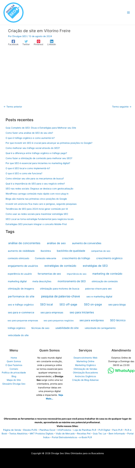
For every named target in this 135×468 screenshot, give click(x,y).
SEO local (46, 304)
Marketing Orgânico (85, 365)
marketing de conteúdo (107, 273)
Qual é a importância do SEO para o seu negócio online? (35, 183)
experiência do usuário (20, 273)
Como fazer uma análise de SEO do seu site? (29, 133)
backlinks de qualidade (71, 250)
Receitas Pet (84, 433)
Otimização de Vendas (85, 369)
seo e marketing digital (99, 296)
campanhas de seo (100, 251)
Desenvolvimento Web (85, 357)
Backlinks (46, 251)
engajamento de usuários (23, 265)
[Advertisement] (67, 74)
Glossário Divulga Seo (13, 383)
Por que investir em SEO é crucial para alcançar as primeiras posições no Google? (49, 143)
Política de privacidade (14, 372)
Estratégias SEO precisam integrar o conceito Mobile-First (36, 224)
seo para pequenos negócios (59, 320)
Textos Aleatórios (18, 433)
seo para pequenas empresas (23, 320)
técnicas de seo (40, 328)
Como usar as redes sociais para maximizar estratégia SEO (37, 214)
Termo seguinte (121, 107)
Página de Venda (12, 430)
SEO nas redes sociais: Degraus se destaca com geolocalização (39, 188)
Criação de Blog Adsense (85, 380)
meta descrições (41, 281)
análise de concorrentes (24, 243)
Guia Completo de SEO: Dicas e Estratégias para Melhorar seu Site (41, 127)
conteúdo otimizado (18, 258)
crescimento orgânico (109, 258)
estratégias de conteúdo (60, 265)
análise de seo (56, 243)
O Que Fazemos (13, 365)
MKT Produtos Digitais (41, 433)
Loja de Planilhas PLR (84, 430)
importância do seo (76, 273)
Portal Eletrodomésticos (64, 437)
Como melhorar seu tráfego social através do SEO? (33, 148)
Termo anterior (13, 107)
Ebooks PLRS (30, 430)
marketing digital (17, 281)
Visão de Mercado (65, 433)
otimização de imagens (21, 288)
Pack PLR (117, 430)
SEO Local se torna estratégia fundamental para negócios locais (40, 219)
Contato (14, 369)
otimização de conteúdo (105, 281)
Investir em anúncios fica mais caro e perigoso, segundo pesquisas (41, 204)
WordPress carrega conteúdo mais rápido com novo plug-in (37, 193)
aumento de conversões (86, 243)
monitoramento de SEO (72, 281)
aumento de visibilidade (21, 250)
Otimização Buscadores (85, 372)
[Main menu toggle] (128, 12)
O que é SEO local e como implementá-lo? (28, 168)
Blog (14, 376)
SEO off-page (68, 304)
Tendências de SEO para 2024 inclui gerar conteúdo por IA (37, 209)
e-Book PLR (85, 437)
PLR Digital (104, 430)
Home (14, 357)
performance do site (21, 296)
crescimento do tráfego (76, 258)
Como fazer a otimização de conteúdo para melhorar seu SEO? (39, 158)
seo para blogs (117, 304)
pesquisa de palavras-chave (60, 296)
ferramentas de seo (49, 273)
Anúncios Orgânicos (85, 376)
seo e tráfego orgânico (21, 304)
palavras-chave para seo (98, 288)
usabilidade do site (67, 328)
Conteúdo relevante (45, 258)
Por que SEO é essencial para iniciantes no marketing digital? (38, 163)
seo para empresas (51, 312)
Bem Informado (117, 433)
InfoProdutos (64, 430)
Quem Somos (14, 361)
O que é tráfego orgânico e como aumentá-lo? (30, 138)
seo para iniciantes (82, 312)
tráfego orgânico (16, 328)
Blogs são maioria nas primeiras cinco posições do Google (36, 198)
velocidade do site (18, 335)
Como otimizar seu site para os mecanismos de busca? (35, 178)
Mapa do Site (14, 380)
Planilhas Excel (47, 430)
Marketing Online (85, 361)
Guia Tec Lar (99, 433)
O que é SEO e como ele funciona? (24, 173)
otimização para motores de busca (59, 288)
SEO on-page (93, 304)
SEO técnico (118, 320)
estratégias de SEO (95, 265)
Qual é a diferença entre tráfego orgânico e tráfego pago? (36, 153)
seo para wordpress (92, 320)
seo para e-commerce (21, 312)
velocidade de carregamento (100, 328)
